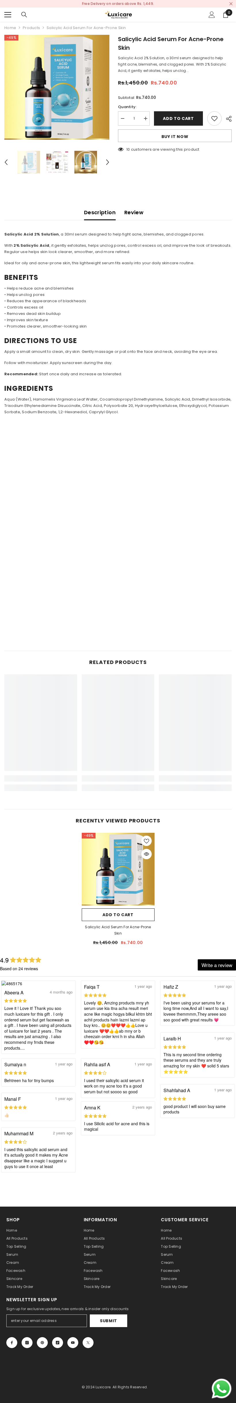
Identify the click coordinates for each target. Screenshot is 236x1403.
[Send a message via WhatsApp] (221, 1388)
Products (31, 27)
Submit (108, 1321)
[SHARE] (227, 119)
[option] (56, 87)
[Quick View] (146, 854)
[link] (40, 778)
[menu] (7, 14)
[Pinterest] (42, 1342)
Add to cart (178, 118)
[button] (6, 162)
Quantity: (127, 107)
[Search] (24, 14)
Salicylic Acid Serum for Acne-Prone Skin (118, 930)
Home (10, 27)
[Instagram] (27, 1342)
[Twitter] (88, 1342)
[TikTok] (57, 1342)
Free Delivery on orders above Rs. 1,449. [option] (118, 3)
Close (231, 4)
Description (100, 212)
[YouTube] (72, 1342)
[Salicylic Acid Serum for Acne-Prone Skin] (118, 869)
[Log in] (212, 15)
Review (133, 212)
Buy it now (175, 136)
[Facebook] (11, 1342)
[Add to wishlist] (214, 118)
